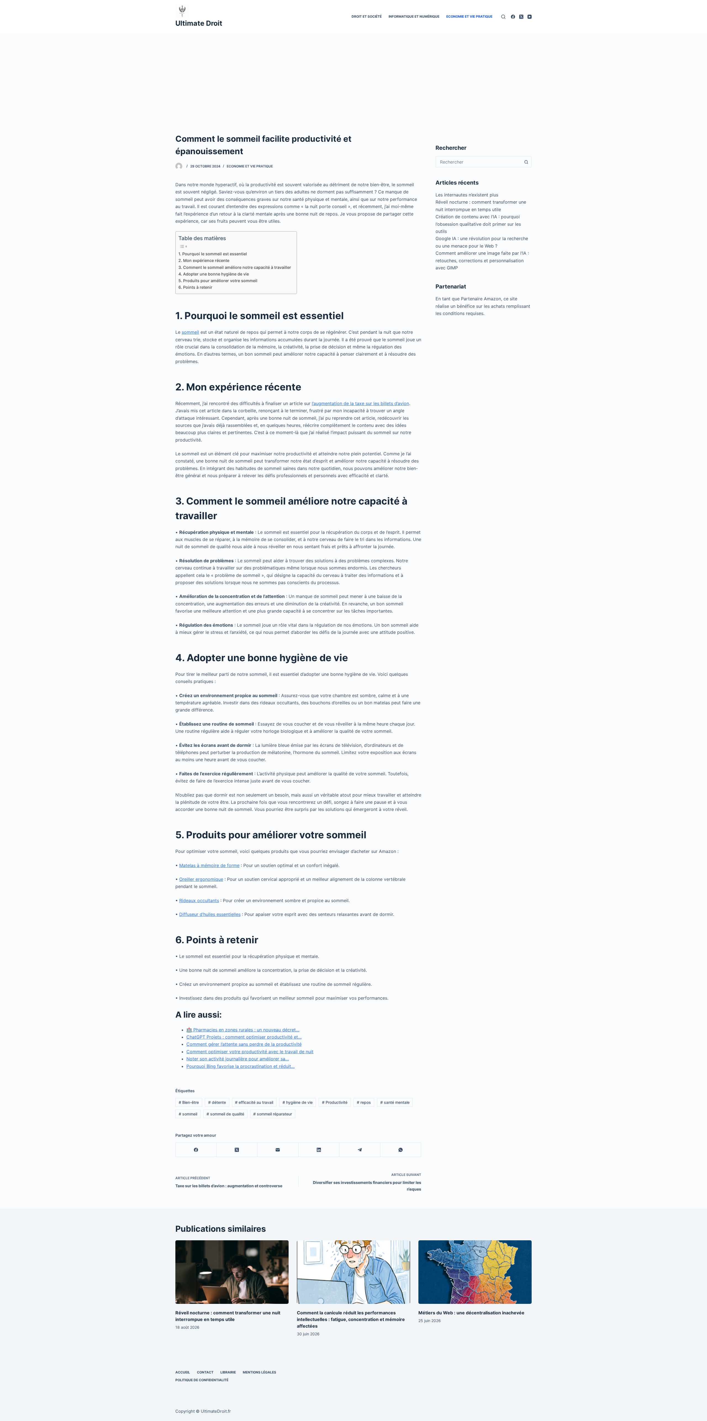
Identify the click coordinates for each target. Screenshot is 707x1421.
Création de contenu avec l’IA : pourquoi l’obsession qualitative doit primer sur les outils (478, 224)
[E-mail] (277, 1150)
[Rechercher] (503, 17)
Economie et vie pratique (469, 16)
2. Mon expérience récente (203, 260)
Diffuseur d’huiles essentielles (210, 914)
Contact (205, 1372)
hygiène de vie (298, 1102)
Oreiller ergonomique (201, 879)
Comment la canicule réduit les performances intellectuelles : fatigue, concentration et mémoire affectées (351, 1319)
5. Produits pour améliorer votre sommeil (217, 280)
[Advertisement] (353, 74)
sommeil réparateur (272, 1114)
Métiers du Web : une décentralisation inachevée (471, 1312)
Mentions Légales (259, 1372)
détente (217, 1102)
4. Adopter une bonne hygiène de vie (213, 274)
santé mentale (395, 1102)
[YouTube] (529, 17)
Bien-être (189, 1102)
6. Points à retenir (195, 287)
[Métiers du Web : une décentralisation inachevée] (475, 1272)
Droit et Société (367, 16)
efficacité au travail (254, 1102)
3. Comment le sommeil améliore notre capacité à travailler (234, 267)
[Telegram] (359, 1150)
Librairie (228, 1372)
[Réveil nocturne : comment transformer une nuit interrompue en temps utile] (232, 1272)
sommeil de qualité (225, 1114)
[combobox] (478, 161)
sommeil (190, 332)
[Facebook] (513, 17)
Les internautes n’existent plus (467, 195)
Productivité (334, 1102)
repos (364, 1102)
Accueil (182, 1372)
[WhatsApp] (400, 1150)
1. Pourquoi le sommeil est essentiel (212, 253)
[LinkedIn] (319, 1150)
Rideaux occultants (199, 900)
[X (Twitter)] (521, 17)
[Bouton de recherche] (526, 162)
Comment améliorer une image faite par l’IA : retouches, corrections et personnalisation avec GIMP (482, 260)
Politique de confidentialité (201, 1380)
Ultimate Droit (198, 23)
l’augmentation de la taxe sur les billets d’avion (360, 403)
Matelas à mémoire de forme (209, 865)
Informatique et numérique (414, 16)
